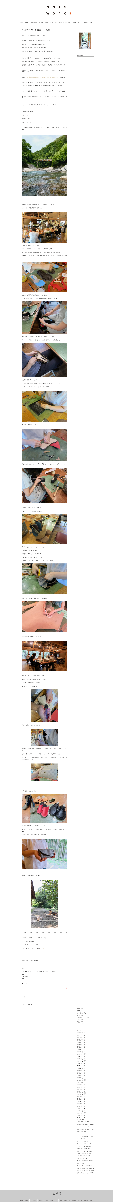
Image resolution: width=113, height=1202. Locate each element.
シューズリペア (81, 1139)
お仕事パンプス (90, 1129)
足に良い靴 (91, 1168)
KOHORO (86, 1122)
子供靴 (84, 1153)
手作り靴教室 (25, 971)
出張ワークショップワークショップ (85, 1151)
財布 (87, 1168)
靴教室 (40, 971)
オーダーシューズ (81, 1131)
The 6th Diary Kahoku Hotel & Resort (85, 1124)
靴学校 (78, 1173)
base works (80, 1126)
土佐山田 (79, 1153)
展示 (83, 1156)
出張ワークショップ (86, 1148)
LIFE (23, 978)
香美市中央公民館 (90, 1173)
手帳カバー (87, 1158)
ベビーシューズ (87, 1143)
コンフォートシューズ (82, 1136)
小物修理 (53, 971)
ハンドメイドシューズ (82, 1141)
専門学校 (89, 1153)
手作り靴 (88, 1156)
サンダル (91, 1136)
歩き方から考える (81, 1163)
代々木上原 (88, 1146)
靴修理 (92, 1170)
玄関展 (83, 1168)
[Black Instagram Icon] (60, 1193)
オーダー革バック (81, 1134)
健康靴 (78, 1148)
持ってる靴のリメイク (82, 1160)
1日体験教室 (80, 1122)
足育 (78, 1170)
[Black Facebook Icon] (57, 1193)
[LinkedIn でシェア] (26, 983)
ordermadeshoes (81, 1129)
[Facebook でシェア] (22, 983)
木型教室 (91, 1160)
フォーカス (80, 1143)
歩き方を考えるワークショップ (84, 1165)
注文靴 (78, 1168)
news (23, 974)
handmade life (46, 971)
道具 (87, 1170)
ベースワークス (34, 971)
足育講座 (82, 1170)
